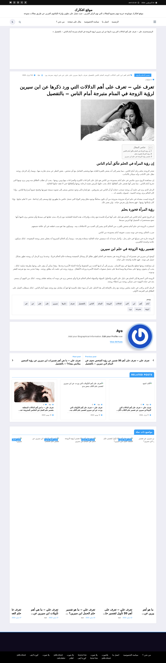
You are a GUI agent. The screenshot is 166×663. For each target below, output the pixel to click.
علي (66, 75)
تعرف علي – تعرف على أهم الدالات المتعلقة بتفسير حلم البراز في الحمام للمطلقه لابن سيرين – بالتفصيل (143, 611)
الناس (97, 75)
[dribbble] (18, 2)
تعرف (85, 75)
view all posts (116, 342)
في (60, 75)
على (70, 75)
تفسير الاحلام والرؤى (143, 75)
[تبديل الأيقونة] (154, 22)
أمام (128, 75)
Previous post (90, 357)
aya (39, 75)
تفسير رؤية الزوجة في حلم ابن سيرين (137, 156)
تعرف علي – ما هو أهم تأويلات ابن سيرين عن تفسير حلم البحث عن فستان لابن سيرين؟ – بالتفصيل (106, 611)
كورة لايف (34, 655)
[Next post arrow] (12, 360)
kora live (94, 658)
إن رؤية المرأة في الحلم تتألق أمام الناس (136, 151)
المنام (102, 75)
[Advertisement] (83, 50)
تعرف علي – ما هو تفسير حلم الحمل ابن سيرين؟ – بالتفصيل (31, 611)
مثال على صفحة (74, 21)
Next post (77, 357)
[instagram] (14, 2)
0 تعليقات (148, 80)
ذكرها (80, 75)
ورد (46, 75)
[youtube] (10, 2)
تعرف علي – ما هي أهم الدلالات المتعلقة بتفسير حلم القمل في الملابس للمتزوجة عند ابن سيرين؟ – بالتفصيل (37, 408)
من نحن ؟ (60, 21)
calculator (61, 658)
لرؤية (56, 75)
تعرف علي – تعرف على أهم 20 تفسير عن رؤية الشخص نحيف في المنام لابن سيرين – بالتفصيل (117, 362)
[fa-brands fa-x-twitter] (21, 2)
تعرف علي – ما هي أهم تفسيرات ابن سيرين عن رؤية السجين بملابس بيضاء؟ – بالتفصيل (51, 362)
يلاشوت (105, 655)
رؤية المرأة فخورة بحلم (142, 154)
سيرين (75, 75)
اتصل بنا (105, 21)
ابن (121, 75)
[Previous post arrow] (153, 360)
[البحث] (20, 22)
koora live (82, 655)
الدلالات (113, 75)
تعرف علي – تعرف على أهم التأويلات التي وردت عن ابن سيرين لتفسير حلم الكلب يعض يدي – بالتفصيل (85, 408)
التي (118, 75)
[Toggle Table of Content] (149, 148)
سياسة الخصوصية (91, 21)
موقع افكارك (83, 9)
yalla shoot (58, 655)
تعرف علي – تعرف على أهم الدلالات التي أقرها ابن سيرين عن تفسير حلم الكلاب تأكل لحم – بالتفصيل (134, 408)
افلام (71, 658)
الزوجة (107, 75)
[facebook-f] (25, 2)
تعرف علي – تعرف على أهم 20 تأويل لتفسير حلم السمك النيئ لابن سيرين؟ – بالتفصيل (68, 611)
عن (63, 75)
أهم (125, 75)
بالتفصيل (91, 75)
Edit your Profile (110, 336)
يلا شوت (94, 655)
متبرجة (50, 75)
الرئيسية (115, 21)
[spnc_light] (12, 22)
